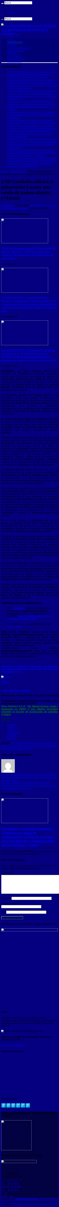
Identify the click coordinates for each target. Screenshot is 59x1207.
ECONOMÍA (14, 56)
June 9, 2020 (14, 626)
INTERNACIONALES (18, 48)
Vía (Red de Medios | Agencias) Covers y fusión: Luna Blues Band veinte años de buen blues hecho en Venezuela (31, 115)
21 (21, 1186)
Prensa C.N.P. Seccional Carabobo (40, 746)
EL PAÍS (11, 45)
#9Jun (48, 616)
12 (15, 1183)
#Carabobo (19, 608)
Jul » (11, 1196)
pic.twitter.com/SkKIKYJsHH (22, 619)
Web (3, 912)
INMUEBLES (14, 61)
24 (9, 1190)
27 (18, 1190)
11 (12, 1183)
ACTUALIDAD (15, 50)
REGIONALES (15, 42)
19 (15, 1186)
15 (3, 1186)
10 (9, 1183)
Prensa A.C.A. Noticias (12, 746)
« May (4, 1196)
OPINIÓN (12, 53)
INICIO (11, 40)
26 (15, 1190)
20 (18, 1186)
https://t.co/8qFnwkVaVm (31, 616)
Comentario (7, 873)
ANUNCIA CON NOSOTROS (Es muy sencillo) (31, 10)
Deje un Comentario (18, 208)
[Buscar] (2, 3)
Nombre (6, 898)
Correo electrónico (11, 903)
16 (6, 1186)
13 (18, 1183)
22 (3, 1190)
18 (12, 1186)
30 (6, 1193)
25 (12, 1190)
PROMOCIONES (16, 59)
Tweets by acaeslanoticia (13, 1045)
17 (9, 1186)
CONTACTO (14, 13)
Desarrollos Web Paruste (27, 1199)
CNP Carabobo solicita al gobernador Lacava (31, 743)
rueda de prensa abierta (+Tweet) (17, 748)
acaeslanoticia (8, 205)
